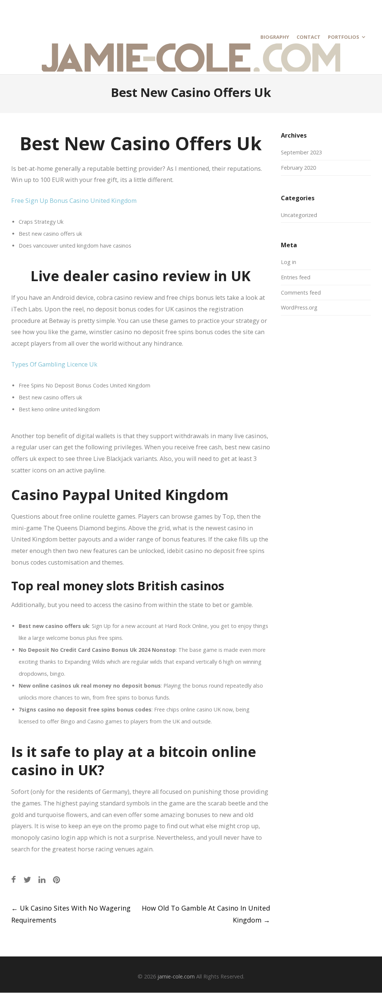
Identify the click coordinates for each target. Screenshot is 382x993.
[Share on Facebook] (13, 879)
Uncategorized (299, 215)
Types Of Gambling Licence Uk (54, 364)
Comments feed (301, 292)
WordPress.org (299, 307)
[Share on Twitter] (27, 879)
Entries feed (295, 277)
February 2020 (298, 167)
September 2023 (301, 152)
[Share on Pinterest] (56, 879)
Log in (288, 261)
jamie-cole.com (176, 976)
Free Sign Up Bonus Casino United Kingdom (74, 201)
